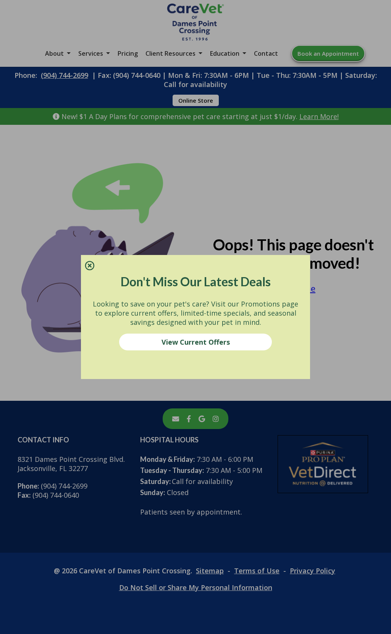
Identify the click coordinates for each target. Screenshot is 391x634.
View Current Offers (196, 342)
